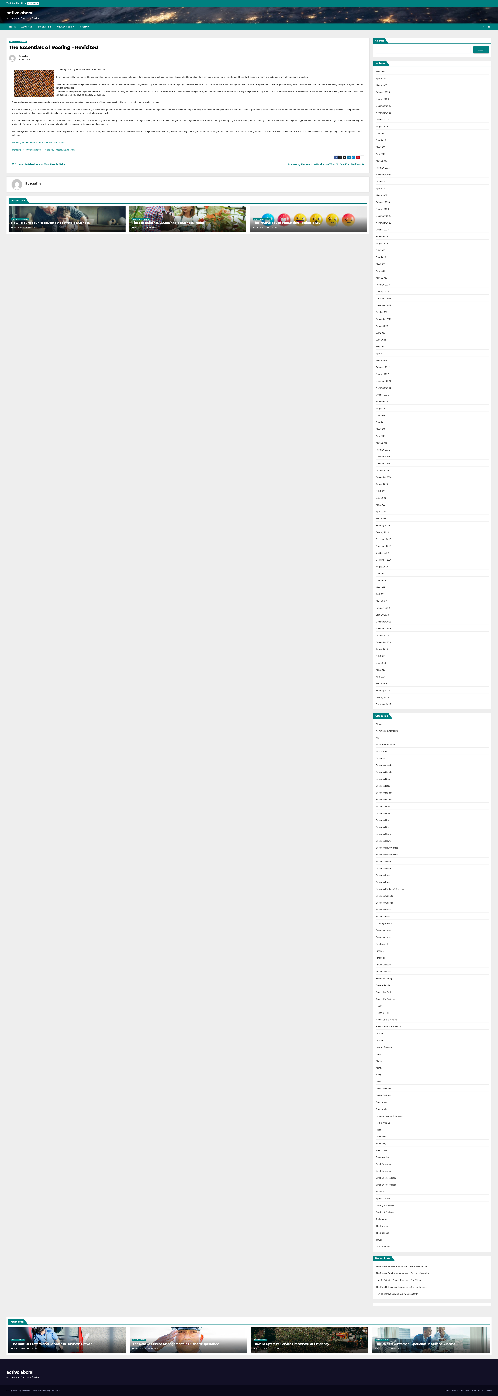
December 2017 (383, 704)
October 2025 (382, 120)
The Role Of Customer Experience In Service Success (401, 1287)
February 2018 (383, 690)
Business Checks (384, 765)
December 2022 (383, 298)
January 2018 (382, 697)
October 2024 (382, 182)
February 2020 (383, 525)
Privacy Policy (65, 27)
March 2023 (381, 278)
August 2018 (382, 649)
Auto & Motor (382, 751)
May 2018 (380, 670)
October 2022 (382, 312)
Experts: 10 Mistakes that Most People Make (39, 164)
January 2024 (382, 209)
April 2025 (381, 154)
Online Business (384, 1088)
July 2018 (380, 656)
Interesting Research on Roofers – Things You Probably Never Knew (43, 150)
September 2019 (384, 560)
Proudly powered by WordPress (18, 1390)
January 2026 (382, 99)
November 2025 (383, 113)
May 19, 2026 (141, 1349)
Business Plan (383, 875)
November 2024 (383, 175)
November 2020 (383, 463)
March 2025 (381, 161)
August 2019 (382, 567)
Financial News (383, 965)
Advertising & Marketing (387, 731)
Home (12, 27)
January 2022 (382, 374)
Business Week (383, 910)
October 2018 (382, 635)
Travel (379, 1240)
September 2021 (384, 402)
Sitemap (84, 27)
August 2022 (382, 326)
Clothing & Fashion (385, 923)
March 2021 (381, 443)
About (379, 724)
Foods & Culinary (384, 978)
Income (379, 1033)
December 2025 (383, 106)
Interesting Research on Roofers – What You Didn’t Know (38, 142)
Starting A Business (385, 1205)
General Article (383, 985)
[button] (484, 27)
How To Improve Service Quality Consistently (397, 1294)
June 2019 (381, 580)
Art (377, 738)
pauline (25, 56)
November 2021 (383, 388)
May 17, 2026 (262, 1349)
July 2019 (380, 574)
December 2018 (383, 622)
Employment (382, 944)
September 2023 (384, 237)
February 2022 (383, 367)
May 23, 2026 (19, 1349)
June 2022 (381, 340)
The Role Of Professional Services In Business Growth (401, 1266)
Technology (381, 1219)
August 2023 (382, 243)
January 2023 (382, 292)
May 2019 (380, 587)
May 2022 (380, 347)
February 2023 (383, 285)
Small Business (383, 1164)
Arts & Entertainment (18, 41)
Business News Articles (387, 848)
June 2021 (381, 422)
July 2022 (380, 333)
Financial (380, 958)
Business (380, 758)
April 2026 (381, 78)
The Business (382, 1226)
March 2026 (381, 85)
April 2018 (381, 677)
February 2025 (383, 168)
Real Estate (381, 1150)
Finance (380, 951)
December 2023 (383, 216)
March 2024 (381, 195)
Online (379, 1082)
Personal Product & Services (389, 1116)
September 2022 (384, 319)
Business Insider (384, 793)
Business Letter (383, 806)
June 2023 (381, 257)
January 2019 (382, 615)
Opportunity (381, 1102)
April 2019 (381, 594)
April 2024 (381, 188)
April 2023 (381, 271)
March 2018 (381, 684)
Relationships (382, 1157)
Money (379, 1061)
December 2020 (383, 457)
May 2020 (380, 505)
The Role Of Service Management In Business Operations (403, 1273)
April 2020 (381, 512)
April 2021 (381, 436)
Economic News (383, 930)
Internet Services (384, 1047)
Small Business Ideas (386, 1178)
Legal (378, 1054)
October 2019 (382, 553)
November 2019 (383, 546)
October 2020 (382, 470)
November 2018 (383, 629)
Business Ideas (383, 779)
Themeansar (55, 1390)
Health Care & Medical (386, 1020)
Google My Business (386, 992)
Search (379, 40)
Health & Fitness (384, 1013)
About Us (26, 27)
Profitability (381, 1137)
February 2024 (383, 202)
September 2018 (384, 642)
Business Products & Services (390, 889)
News (378, 1075)
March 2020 (381, 518)
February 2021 (383, 450)
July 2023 (380, 250)
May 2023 (380, 264)
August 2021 (382, 408)
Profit (378, 1130)
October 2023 (382, 230)
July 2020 (380, 491)
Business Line (382, 820)
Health (379, 1006)
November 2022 (383, 305)
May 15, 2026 (383, 1349)
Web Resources (383, 1247)
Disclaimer (44, 27)
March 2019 (381, 601)
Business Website (384, 896)
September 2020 (384, 477)
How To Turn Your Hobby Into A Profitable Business (50, 223)
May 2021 (380, 429)
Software (380, 1192)
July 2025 (380, 133)
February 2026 (383, 92)
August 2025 (382, 126)
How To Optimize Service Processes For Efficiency (400, 1280)
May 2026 (380, 71)
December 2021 (383, 381)
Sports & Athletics (384, 1198)
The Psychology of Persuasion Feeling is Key (286, 223)
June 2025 (381, 140)
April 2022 (381, 353)
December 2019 (383, 539)
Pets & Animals (383, 1123)
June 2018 (381, 663)
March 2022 (381, 360)
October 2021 (382, 395)
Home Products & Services (388, 1027)
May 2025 (380, 147)
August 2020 (382, 484)
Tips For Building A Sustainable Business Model (168, 223)
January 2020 (382, 532)
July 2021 (380, 415)
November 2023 (383, 223)
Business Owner (384, 861)
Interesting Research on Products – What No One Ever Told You (325, 164)
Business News (383, 834)
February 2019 (383, 608)
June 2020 (381, 498)
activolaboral (19, 13)
